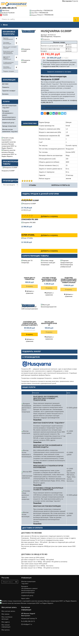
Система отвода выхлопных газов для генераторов (49, 279)
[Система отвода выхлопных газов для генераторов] (49, 267)
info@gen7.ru (27, 624)
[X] (48, 113)
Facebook (11, 12)
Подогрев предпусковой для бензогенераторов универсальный (68, 280)
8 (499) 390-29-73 (8, 8)
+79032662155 (48, 10)
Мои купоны (6, 630)
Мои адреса (6, 622)
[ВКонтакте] (42, 113)
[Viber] (56, 113)
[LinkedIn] (53, 113)
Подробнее (37, 420)
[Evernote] (50, 113)
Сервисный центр (8, 122)
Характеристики (30, 123)
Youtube (5, 15)
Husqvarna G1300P (8, 171)
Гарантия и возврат (8, 90)
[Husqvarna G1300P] (25, 52)
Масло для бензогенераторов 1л (49, 323)
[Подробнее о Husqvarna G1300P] (10, 167)
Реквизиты (5, 87)
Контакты (5, 94)
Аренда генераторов (9, 126)
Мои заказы (5, 614)
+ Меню (4, 25)
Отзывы (32, 185)
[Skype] (62, 113)
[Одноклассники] (45, 113)
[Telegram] (65, 113)
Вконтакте (5, 10)
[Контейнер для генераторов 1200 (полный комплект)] (29, 312)
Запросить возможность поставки (59, 72)
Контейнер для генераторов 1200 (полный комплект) (29, 323)
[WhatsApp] (59, 113)
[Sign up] (16, 581)
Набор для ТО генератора (29, 278)
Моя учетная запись (8, 611)
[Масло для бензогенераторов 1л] (49, 312)
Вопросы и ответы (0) (61, 185)
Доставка (5, 84)
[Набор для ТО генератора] (29, 267)
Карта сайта (25, 598)
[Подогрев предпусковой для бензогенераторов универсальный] (68, 267)
